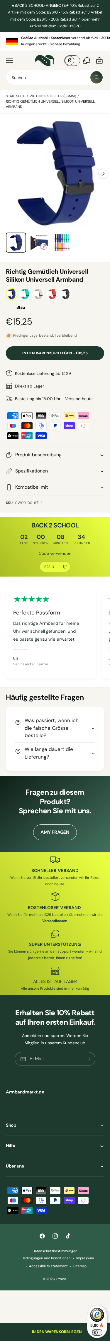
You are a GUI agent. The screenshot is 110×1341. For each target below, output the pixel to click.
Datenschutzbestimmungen (55, 1251)
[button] (9, 60)
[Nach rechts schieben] (103, 173)
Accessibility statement (48, 1266)
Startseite (15, 96)
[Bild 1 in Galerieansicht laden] (16, 243)
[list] (55, 41)
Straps (61, 1279)
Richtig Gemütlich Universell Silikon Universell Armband (50, 104)
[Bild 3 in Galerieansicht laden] (62, 243)
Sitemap (80, 1266)
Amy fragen (55, 832)
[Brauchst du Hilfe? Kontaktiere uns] (86, 60)
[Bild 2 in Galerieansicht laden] (39, 243)
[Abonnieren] (88, 1059)
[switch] (97, 1332)
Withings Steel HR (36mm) (53, 96)
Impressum (85, 1258)
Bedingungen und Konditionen (46, 1258)
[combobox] (55, 77)
